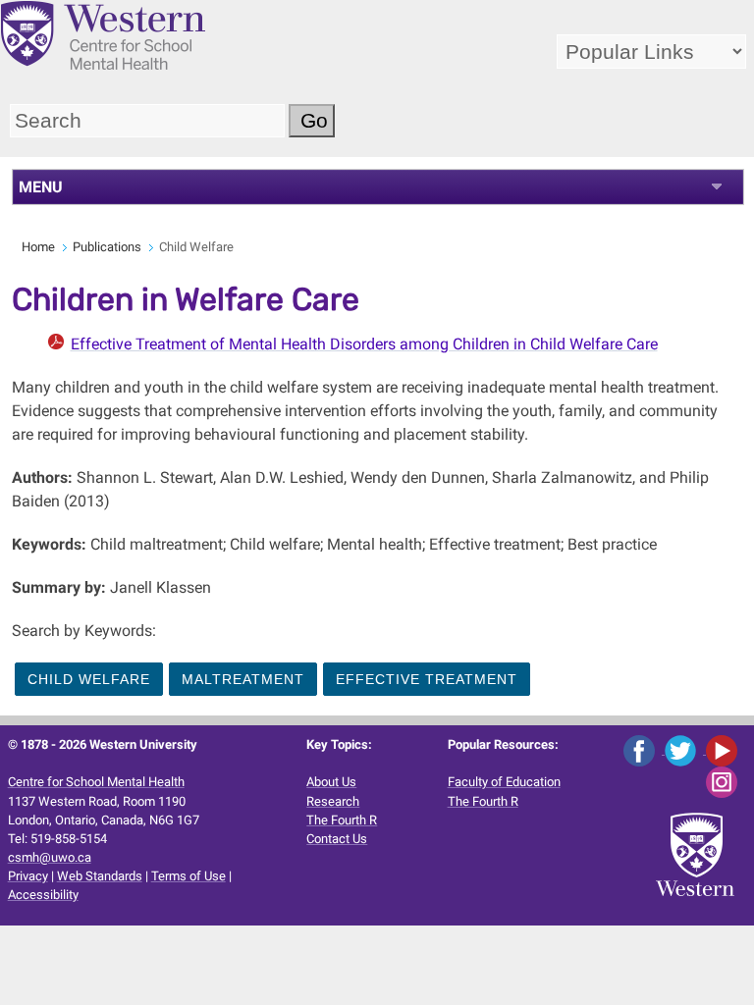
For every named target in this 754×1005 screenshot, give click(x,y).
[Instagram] (725, 780)
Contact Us (336, 838)
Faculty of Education (504, 781)
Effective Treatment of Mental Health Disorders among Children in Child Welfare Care (364, 344)
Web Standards (99, 876)
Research (332, 801)
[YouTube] (725, 749)
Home (38, 246)
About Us (331, 781)
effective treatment (426, 679)
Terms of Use (188, 876)
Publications (107, 246)
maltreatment (243, 679)
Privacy (28, 876)
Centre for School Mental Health (96, 781)
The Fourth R (341, 820)
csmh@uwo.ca (49, 857)
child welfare (88, 679)
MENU (41, 187)
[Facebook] (644, 749)
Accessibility (43, 894)
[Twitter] (685, 749)
